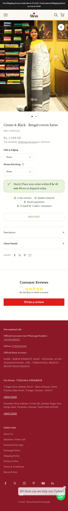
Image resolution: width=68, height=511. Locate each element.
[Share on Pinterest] (24, 255)
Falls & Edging (11, 150)
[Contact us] (60, 496)
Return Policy (11, 472)
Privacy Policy (11, 461)
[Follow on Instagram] (24, 483)
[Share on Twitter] (19, 255)
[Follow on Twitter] (15, 483)
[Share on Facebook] (14, 255)
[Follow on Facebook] (5, 483)
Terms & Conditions (14, 466)
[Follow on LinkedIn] (52, 483)
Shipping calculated (28, 142)
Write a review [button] (34, 302)
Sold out (34, 216)
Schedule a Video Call (14, 439)
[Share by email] (29, 255)
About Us (8, 434)
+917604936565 (12, 339)
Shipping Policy (12, 456)
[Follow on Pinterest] (34, 483)
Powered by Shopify (41, 502)
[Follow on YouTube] (43, 483)
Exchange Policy (12, 450)
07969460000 (19, 346)
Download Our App (13, 445)
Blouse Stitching (12, 164)
